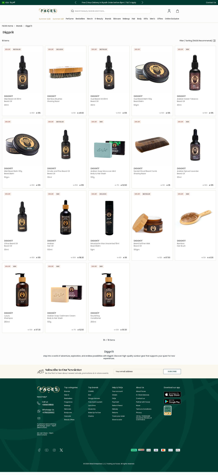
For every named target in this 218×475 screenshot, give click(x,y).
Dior (89, 395)
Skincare (67, 409)
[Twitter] (61, 450)
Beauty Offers (69, 420)
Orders (114, 395)
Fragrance (68, 402)
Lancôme (92, 405)
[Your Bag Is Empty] (177, 11)
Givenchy (92, 409)
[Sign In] (169, 11)
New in (66, 395)
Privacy (139, 412)
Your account (117, 391)
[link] (108, 18)
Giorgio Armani (94, 398)
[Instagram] (54, 450)
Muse (138, 405)
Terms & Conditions (143, 409)
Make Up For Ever (94, 412)
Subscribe (172, 371)
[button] (5, 2)
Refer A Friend (117, 405)
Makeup (67, 405)
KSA (7, 2)
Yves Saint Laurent (95, 402)
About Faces (141, 391)
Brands (67, 391)
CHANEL (91, 391)
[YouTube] (47, 450)
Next (142, 2)
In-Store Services (142, 395)
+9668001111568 (47, 405)
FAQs (114, 398)
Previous (76, 2)
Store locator (117, 420)
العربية (12, 2)
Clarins (91, 416)
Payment (115, 402)
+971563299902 (48, 412)
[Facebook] (39, 450)
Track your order (118, 416)
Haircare (67, 416)
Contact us (140, 398)
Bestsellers (68, 398)
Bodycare (68, 412)
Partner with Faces (143, 402)
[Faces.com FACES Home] (48, 11)
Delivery (115, 409)
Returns (115, 412)
